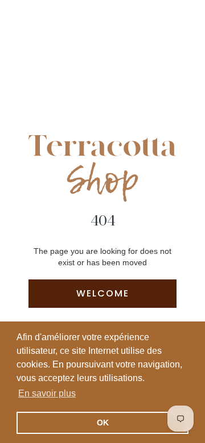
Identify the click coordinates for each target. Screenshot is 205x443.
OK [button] (103, 422)
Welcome (102, 293)
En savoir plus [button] (47, 393)
